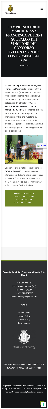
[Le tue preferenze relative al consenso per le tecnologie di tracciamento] (43, 404)
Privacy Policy (24, 316)
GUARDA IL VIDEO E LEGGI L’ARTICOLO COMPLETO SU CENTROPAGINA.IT (24, 198)
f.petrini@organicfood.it (26, 297)
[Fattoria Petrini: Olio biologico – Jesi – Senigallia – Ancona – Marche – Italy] (10, 9)
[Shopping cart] (34, 9)
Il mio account (24, 323)
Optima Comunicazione (34, 392)
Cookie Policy (24, 319)
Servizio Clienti (24, 312)
